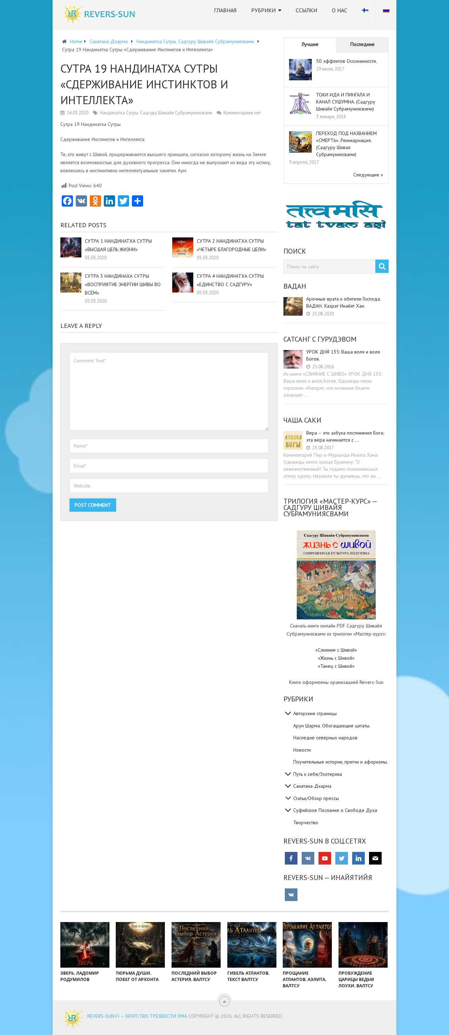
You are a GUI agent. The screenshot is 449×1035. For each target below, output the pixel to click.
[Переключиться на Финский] (365, 14)
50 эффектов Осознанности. (346, 61)
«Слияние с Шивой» (336, 650)
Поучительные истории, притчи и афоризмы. (340, 762)
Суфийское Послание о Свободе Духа (335, 810)
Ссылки (306, 10)
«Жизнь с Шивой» (336, 658)
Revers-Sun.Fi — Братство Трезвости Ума (137, 1016)
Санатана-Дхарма (312, 786)
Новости (302, 750)
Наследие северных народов (325, 737)
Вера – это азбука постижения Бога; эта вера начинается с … (345, 436)
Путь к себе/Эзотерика (317, 774)
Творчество (305, 822)
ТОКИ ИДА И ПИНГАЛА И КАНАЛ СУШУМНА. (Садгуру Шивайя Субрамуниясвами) (345, 102)
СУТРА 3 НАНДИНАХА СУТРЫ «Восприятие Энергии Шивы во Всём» (123, 284)
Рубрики (263, 10)
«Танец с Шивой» (336, 666)
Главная (225, 10)
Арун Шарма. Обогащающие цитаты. (331, 726)
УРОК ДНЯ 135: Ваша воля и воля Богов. (343, 355)
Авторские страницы (315, 713)
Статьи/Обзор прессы (316, 798)
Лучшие (310, 44)
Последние (362, 44)
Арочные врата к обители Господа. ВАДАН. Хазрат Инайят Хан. (343, 302)
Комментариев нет (242, 113)
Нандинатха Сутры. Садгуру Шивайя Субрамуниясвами (156, 113)
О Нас (339, 10)
